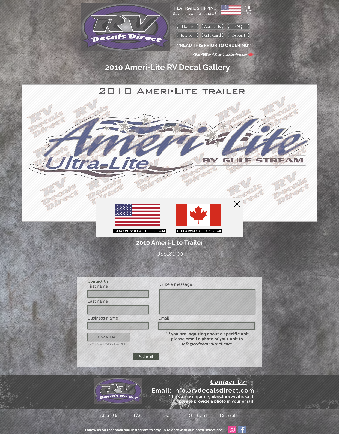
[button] (237, 204)
